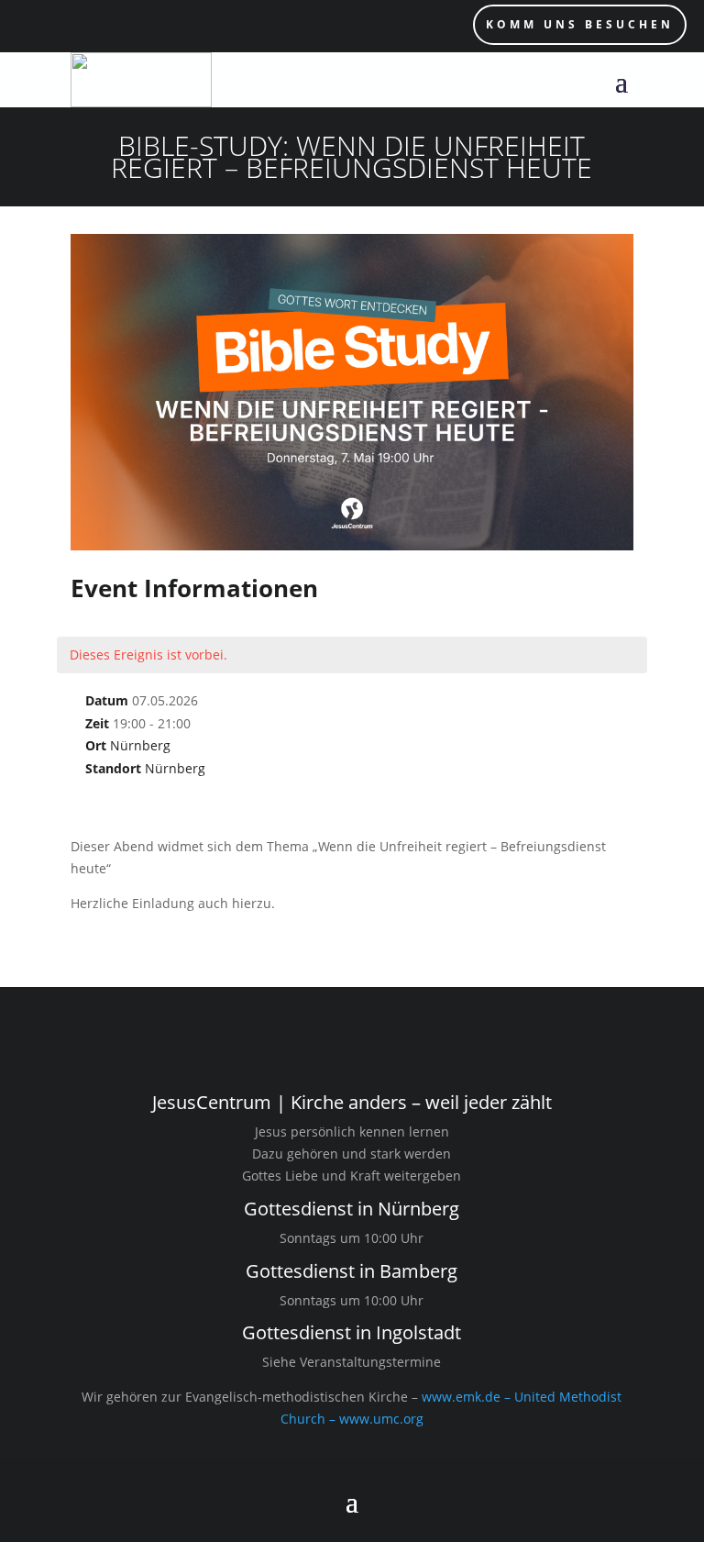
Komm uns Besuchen (580, 24)
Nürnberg (140, 745)
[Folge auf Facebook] (105, 25)
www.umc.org (381, 1418)
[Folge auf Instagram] (32, 25)
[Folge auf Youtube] (68, 25)
